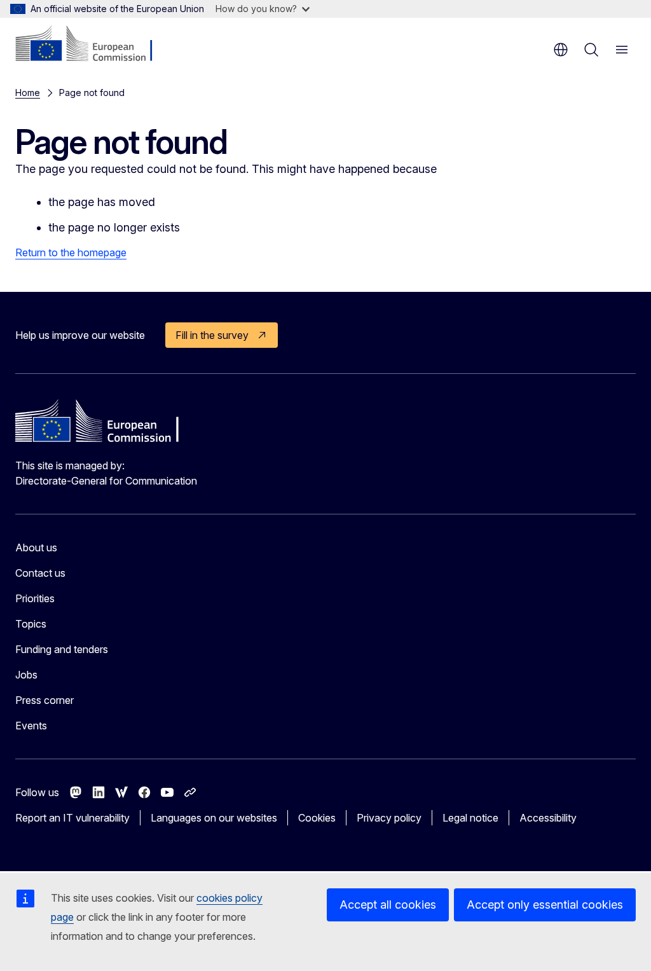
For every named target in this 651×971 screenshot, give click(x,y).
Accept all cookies (387, 904)
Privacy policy (389, 817)
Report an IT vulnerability (72, 817)
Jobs (26, 674)
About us (36, 547)
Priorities (35, 598)
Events (31, 725)
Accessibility (548, 817)
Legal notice (470, 817)
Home (27, 92)
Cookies (317, 817)
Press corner (44, 700)
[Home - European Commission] (92, 44)
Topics (30, 623)
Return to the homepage (71, 252)
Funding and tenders (61, 649)
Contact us (40, 573)
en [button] (561, 50)
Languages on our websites (214, 817)
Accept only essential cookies (545, 904)
